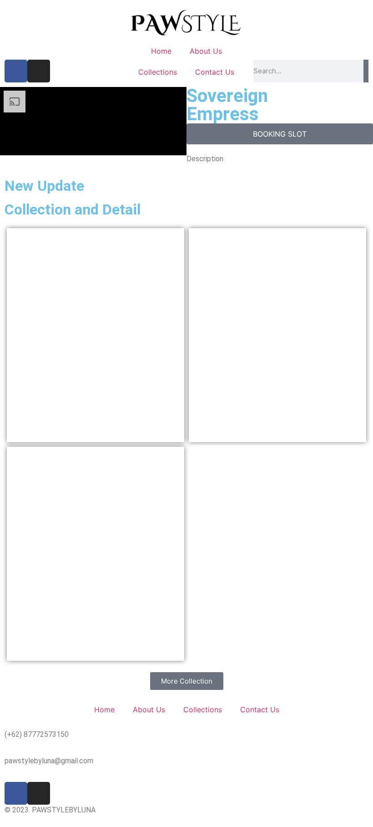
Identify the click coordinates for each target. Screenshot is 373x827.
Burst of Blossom (95, 554)
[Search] (365, 71)
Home (161, 51)
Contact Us (214, 72)
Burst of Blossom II (95, 335)
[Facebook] (16, 71)
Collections (157, 72)
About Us (206, 51)
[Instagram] (38, 71)
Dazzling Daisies (277, 335)
